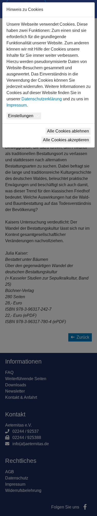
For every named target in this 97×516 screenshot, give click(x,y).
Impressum (16, 105)
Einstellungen (20, 116)
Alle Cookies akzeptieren (66, 140)
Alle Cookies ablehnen (68, 131)
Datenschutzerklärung (41, 99)
